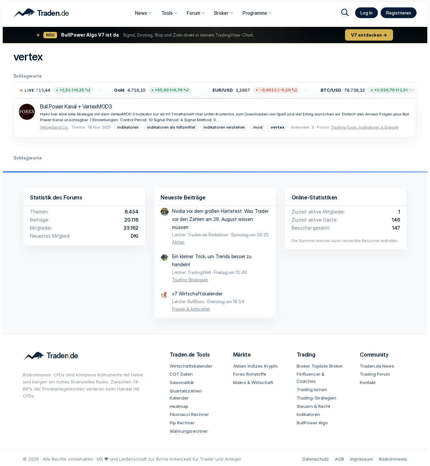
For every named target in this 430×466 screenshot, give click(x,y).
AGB (339, 459)
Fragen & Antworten (191, 309)
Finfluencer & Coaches (311, 377)
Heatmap (179, 406)
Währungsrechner (189, 431)
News (141, 13)
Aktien (178, 242)
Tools (167, 13)
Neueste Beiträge (183, 197)
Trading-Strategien (316, 398)
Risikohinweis (393, 459)
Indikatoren (308, 414)
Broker (221, 13)
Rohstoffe (256, 374)
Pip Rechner (182, 422)
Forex (239, 374)
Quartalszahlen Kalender (186, 394)
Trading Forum (375, 374)
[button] (150, 90)
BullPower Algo (312, 422)
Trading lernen (312, 389)
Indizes (255, 366)
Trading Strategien (190, 279)
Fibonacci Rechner (189, 414)
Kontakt (368, 382)
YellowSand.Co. (54, 127)
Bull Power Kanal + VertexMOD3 (76, 106)
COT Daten (181, 374)
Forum (193, 13)
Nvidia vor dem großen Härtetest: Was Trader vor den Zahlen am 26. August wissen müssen (220, 219)
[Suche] (345, 12)
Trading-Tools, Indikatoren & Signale (364, 127)
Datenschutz (315, 459)
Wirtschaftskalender (191, 366)
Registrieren (398, 12)
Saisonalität (182, 382)
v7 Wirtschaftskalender (197, 293)
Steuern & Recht (313, 406)
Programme (255, 13)
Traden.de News (377, 366)
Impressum (361, 459)
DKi (134, 236)
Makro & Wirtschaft (253, 382)
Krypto (271, 366)
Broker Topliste (312, 366)
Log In (366, 12)
